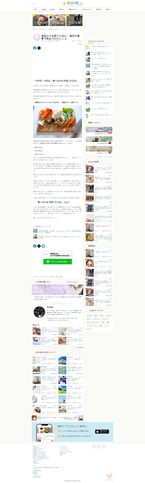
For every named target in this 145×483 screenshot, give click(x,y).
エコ (38, 276)
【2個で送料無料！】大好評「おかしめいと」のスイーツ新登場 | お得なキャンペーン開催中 (101, 66)
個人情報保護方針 (37, 470)
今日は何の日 (51, 276)
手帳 (101, 325)
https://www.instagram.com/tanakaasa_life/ (66, 318)
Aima (61, 455)
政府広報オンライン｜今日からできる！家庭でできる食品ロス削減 (59, 198)
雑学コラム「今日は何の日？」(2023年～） (51, 41)
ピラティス (105, 319)
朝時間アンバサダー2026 (38, 453)
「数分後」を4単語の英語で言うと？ (100, 46)
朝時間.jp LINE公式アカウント (40, 451)
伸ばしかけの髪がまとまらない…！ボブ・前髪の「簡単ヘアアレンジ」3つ (101, 53)
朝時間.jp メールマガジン (38, 448)
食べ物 (57, 276)
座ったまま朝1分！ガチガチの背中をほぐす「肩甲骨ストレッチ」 (101, 91)
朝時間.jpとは (36, 447)
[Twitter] (39, 49)
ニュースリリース (37, 475)
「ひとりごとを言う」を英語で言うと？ (101, 103)
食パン (89, 319)
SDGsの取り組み (37, 477)
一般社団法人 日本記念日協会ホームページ (46, 217)
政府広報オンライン (62, 141)
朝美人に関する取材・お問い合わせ (41, 458)
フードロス (42, 276)
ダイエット (96, 319)
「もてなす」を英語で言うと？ (99, 108)
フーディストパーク (64, 450)
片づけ (89, 329)
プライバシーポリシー (38, 460)
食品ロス (61, 276)
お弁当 (101, 315)
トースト (89, 325)
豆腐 (108, 322)
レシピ (46, 276)
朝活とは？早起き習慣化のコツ (40, 456)
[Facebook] (35, 49)
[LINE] (43, 247)
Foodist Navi (63, 453)
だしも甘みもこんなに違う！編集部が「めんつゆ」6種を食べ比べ (101, 86)
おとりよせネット (64, 447)
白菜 (103, 322)
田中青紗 (80, 44)
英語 (96, 315)
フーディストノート (64, 448)
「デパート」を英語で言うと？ (99, 58)
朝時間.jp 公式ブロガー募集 (39, 455)
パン (96, 325)
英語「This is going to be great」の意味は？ (101, 97)
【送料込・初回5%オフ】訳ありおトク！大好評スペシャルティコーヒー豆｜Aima (101, 73)
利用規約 (35, 461)
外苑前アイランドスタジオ (66, 451)
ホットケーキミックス (93, 322)
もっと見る (79, 347)
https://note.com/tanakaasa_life (60, 320)
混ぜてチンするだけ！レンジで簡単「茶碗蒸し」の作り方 (100, 80)
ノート (106, 325)
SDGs (35, 276)
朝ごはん (89, 315)
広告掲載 (35, 474)
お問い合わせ (36, 463)
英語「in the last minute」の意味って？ (101, 114)
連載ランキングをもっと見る (104, 156)
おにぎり (108, 315)
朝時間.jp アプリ (36, 450)
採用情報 (35, 472)
